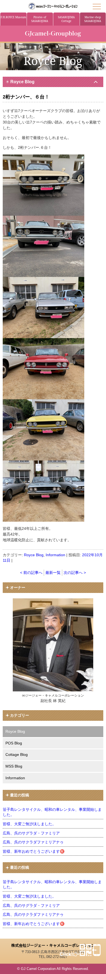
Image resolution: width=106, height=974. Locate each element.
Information (55, 555)
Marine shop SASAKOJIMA (92, 19)
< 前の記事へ (31, 572)
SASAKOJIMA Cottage (66, 19)
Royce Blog (22, 81)
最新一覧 (53, 572)
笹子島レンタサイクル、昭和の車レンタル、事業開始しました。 (52, 812)
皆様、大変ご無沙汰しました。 (29, 824)
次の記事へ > (75, 572)
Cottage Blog (16, 754)
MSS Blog (13, 766)
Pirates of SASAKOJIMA (39, 19)
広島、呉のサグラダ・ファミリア (31, 833)
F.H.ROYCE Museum (13, 17)
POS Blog (13, 743)
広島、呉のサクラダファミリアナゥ (33, 842)
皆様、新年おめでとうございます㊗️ (33, 851)
